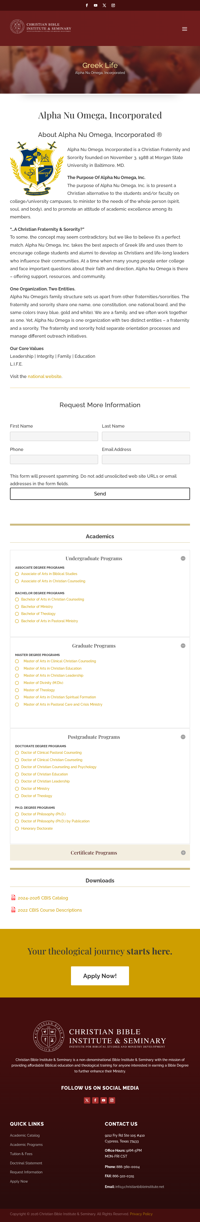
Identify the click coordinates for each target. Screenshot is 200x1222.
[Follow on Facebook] (86, 5)
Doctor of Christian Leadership (45, 781)
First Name (21, 426)
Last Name (113, 426)
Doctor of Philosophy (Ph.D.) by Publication (55, 821)
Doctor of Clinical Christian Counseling (51, 760)
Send (100, 494)
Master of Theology (39, 690)
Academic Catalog (25, 1135)
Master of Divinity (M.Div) (43, 683)
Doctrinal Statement (26, 1163)
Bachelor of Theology (38, 614)
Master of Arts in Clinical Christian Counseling (60, 661)
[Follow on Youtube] (95, 5)
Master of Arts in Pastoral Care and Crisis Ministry (63, 704)
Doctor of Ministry (35, 789)
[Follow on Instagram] (113, 5)
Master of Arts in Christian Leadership (53, 675)
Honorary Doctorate (37, 828)
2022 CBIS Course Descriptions (49, 910)
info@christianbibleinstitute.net (139, 1187)
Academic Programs (26, 1145)
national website (44, 376)
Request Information (26, 1172)
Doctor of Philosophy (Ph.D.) (43, 814)
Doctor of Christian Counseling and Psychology (59, 767)
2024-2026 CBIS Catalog (42, 897)
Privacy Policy (141, 1214)
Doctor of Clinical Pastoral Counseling (51, 753)
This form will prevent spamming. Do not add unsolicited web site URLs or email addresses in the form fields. (93, 480)
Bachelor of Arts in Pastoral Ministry (49, 621)
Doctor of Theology (36, 796)
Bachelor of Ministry (37, 607)
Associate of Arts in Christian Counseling (53, 581)
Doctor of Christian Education (44, 774)
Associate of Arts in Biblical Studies (49, 574)
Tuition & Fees (21, 1154)
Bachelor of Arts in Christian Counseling (52, 599)
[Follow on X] (104, 5)
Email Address (116, 449)
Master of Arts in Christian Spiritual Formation (60, 697)
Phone (16, 449)
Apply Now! (100, 975)
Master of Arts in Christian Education (52, 668)
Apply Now (19, 1181)
